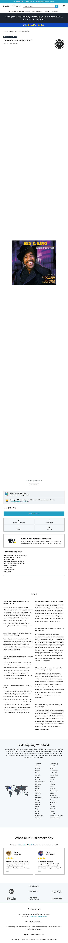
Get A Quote (55, 11)
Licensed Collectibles (24, 31)
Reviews (47, 11)
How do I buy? (25, 501)
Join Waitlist (34, 514)
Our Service (12, 11)
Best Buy (10, 31)
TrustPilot (31, 845)
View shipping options (15, 501)
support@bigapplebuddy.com (38, 916)
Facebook (22, 845)
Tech (16, 31)
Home (4, 31)
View (7, 871)
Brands (27, 11)
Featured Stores (37, 11)
